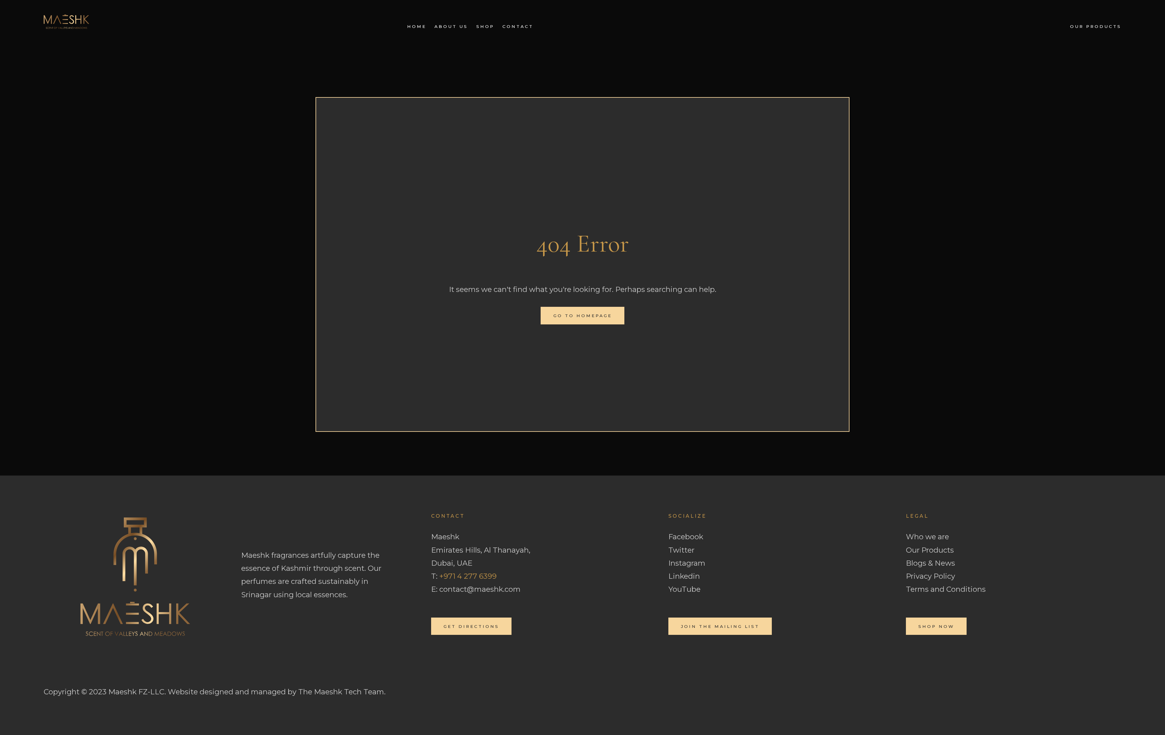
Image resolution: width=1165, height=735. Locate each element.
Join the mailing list (720, 626)
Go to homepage (582, 315)
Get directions (471, 626)
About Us (451, 26)
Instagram (686, 563)
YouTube (684, 589)
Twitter (681, 550)
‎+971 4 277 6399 (468, 576)
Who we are (927, 536)
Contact (517, 26)
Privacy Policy (930, 576)
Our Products (1095, 26)
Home (416, 26)
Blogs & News (930, 563)
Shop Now (936, 626)
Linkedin (684, 576)
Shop (485, 26)
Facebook (685, 536)
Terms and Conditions (946, 589)
